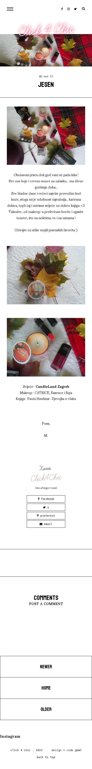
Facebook (46, 499)
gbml (78, 750)
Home (46, 688)
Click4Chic (46, 477)
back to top (46, 757)
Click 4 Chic (46, 30)
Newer (46, 667)
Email (47, 524)
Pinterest (47, 515)
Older (46, 709)
